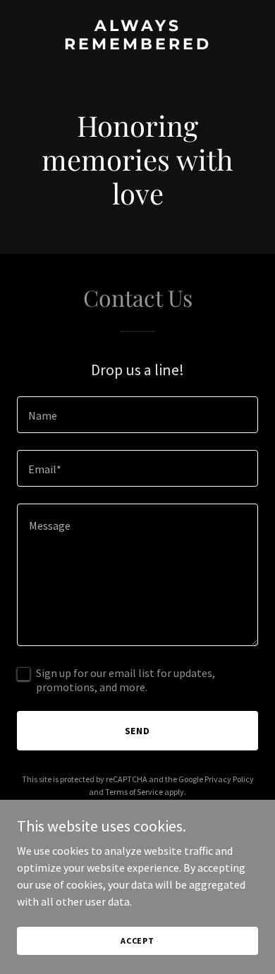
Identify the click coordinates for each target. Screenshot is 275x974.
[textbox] (137, 414)
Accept (137, 940)
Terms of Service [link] (134, 791)
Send (138, 730)
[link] (137, 45)
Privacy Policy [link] (229, 779)
